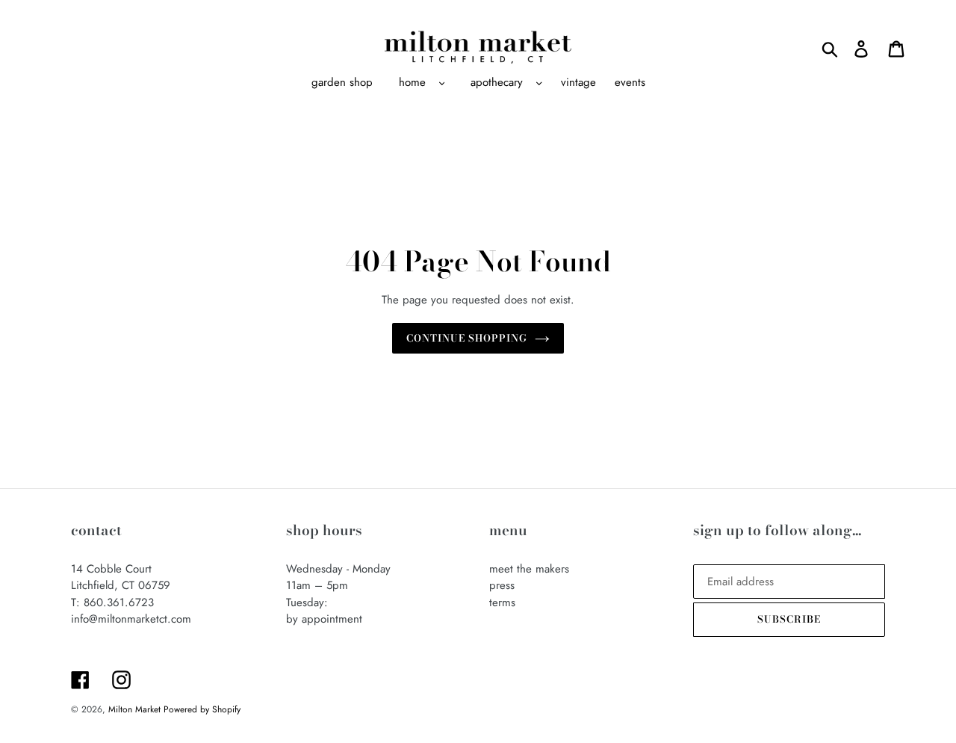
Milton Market (136, 709)
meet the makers (529, 569)
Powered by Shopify (202, 709)
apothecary (497, 82)
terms (502, 602)
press (502, 585)
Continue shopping (467, 337)
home (412, 82)
